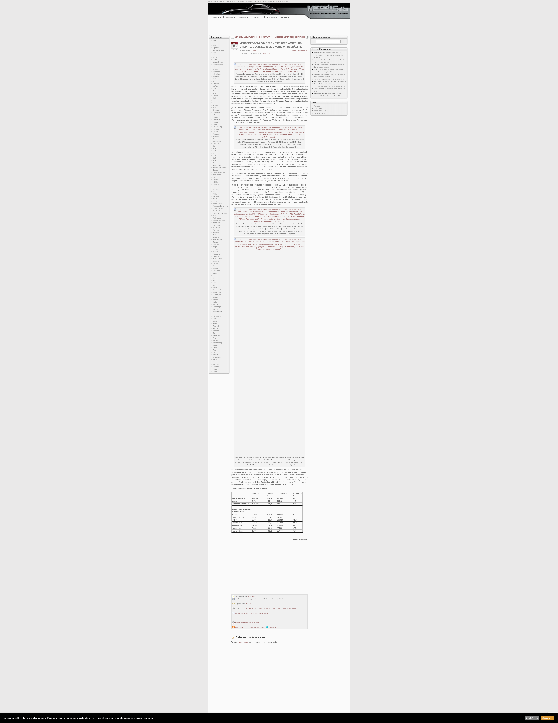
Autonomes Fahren (219, 67)
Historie (257, 17)
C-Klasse (216, 83)
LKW (214, 191)
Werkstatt (216, 355)
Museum (216, 230)
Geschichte (217, 141)
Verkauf (215, 340)
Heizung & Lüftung (219, 168)
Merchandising (218, 211)
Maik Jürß (266, 53)
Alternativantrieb (218, 50)
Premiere (216, 249)
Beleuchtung (217, 74)
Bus (214, 81)
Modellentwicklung (219, 220)
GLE (214, 155)
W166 (265, 608)
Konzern (216, 184)
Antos (215, 55)
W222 (280, 608)
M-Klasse (216, 194)
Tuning (215, 319)
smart (215, 287)
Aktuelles (217, 17)
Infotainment (217, 175)
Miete (214, 215)
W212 (275, 608)
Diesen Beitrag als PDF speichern (247, 622)
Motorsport (216, 225)
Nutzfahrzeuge (218, 239)
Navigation (216, 232)
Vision (215, 350)
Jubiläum (216, 182)
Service (215, 266)
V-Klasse (216, 331)
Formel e (216, 131)
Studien (215, 302)
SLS (214, 285)
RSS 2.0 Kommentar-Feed (254, 627)
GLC (214, 153)
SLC (214, 278)
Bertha (215, 79)
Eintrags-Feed (319, 108)
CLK (214, 100)
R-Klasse (216, 256)
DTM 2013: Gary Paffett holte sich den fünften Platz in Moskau (252, 37)
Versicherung (217, 343)
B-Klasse (216, 69)
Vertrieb (215, 345)
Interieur (215, 177)
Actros (215, 45)
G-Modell (216, 136)
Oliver (316, 60)
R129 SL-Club (217, 259)
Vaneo (215, 333)
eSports (215, 122)
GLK (214, 158)
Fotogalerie (244, 17)
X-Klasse (216, 362)
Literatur (215, 189)
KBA (245, 608)
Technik (215, 304)
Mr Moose (216, 227)
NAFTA (250, 608)
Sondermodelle (218, 290)
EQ (214, 115)
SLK (214, 280)
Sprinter (215, 297)
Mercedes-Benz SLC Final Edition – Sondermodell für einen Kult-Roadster (329, 55)
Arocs (215, 57)
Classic (215, 96)
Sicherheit (216, 271)
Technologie (217, 307)
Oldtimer (216, 242)
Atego (215, 59)
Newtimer (216, 237)
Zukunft (215, 371)
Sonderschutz (217, 292)
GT (214, 163)
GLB (214, 151)
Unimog (215, 323)
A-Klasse (216, 43)
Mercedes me (217, 203)
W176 (270, 608)
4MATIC (215, 40)
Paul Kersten (318, 89)
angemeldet (243, 642)
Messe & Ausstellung (220, 213)
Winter (215, 359)
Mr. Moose (285, 17)
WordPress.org (319, 113)
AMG (214, 52)
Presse (222, 1)
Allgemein (216, 48)
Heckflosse (217, 165)
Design (215, 105)
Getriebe (216, 144)
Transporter (217, 316)
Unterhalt (216, 326)
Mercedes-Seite (213, 1)
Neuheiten (216, 235)
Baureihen (230, 17)
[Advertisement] (279, 26)
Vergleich (216, 338)
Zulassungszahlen (289, 608)
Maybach (216, 196)
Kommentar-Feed (320, 111)
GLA (214, 148)
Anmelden (317, 106)
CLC (214, 98)
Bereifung (216, 76)
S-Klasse (216, 263)
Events (215, 124)
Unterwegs (216, 328)
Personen (216, 244)
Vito (214, 352)
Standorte (216, 299)
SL (213, 275)
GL (214, 146)
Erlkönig (215, 117)
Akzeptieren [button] (548, 718)
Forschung (216, 134)
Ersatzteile (216, 120)
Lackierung (216, 187)
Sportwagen (217, 295)
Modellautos (217, 218)
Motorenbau (217, 223)
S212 (256, 608)
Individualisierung (219, 172)
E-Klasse (216, 110)
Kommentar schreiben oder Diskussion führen (251, 613)
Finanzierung (217, 127)
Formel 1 (216, 129)
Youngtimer (216, 364)
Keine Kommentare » (299, 51)
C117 (241, 608)
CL (214, 91)
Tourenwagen (217, 314)
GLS (214, 160)
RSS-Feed (239, 627)
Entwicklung (217, 112)
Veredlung (216, 335)
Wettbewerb (217, 357)
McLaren (216, 201)
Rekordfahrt (217, 261)
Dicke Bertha (271, 17)
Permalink (272, 627)
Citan (214, 88)
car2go (215, 86)
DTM (214, 107)
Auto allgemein (218, 64)
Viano (215, 347)
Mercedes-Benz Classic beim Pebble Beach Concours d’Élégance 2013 (290, 37)
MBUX (215, 199)
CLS (214, 103)
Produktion (216, 254)
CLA (214, 93)
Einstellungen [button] (532, 718)
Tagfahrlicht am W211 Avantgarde (332, 79)
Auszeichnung (218, 62)
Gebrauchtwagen (219, 139)
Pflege (215, 247)
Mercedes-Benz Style (220, 206)
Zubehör (216, 367)
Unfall (215, 321)
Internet (215, 179)
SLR (214, 283)
